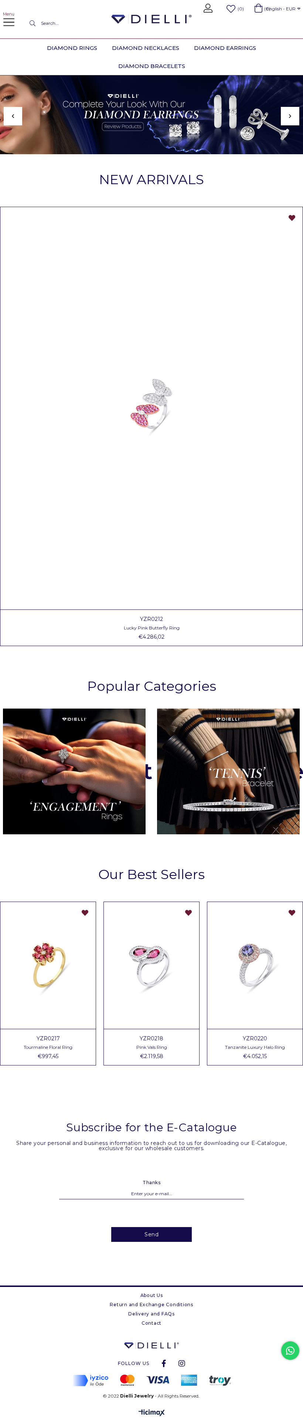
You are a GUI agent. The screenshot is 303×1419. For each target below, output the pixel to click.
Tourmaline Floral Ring (48, 1047)
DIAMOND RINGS (72, 47)
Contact (151, 1323)
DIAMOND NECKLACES (145, 47)
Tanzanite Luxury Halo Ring (255, 1047)
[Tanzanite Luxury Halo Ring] (255, 965)
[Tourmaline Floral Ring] (48, 965)
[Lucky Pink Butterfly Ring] (151, 408)
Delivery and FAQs (151, 1314)
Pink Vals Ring (151, 1047)
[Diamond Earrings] (151, 114)
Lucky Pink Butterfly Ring (152, 628)
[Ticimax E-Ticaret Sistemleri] (152, 1413)
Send (151, 1234)
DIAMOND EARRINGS (225, 47)
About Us (151, 1295)
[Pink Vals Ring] (151, 965)
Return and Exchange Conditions (151, 1304)
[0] (258, 8)
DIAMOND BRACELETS (151, 66)
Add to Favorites (292, 217)
